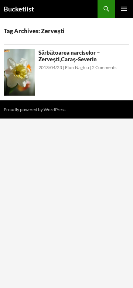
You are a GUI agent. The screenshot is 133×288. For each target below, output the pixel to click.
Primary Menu (124, 9)
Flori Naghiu (77, 67)
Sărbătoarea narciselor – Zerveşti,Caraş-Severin (69, 55)
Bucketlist (19, 9)
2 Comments (104, 67)
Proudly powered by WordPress (34, 109)
